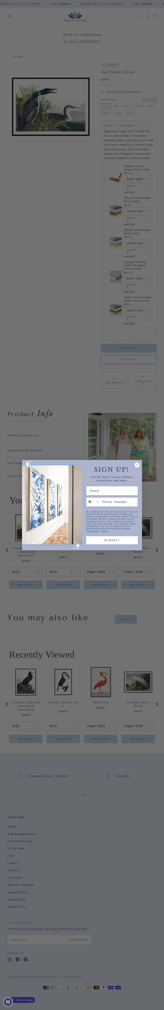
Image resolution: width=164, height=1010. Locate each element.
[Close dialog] (137, 465)
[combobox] (93, 502)
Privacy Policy (92, 531)
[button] (8, 1002)
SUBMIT (112, 540)
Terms (105, 531)
